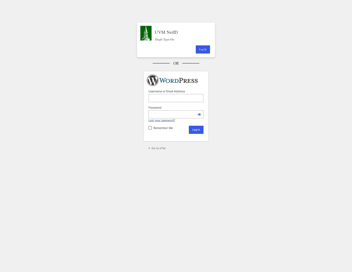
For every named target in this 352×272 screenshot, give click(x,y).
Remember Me (163, 128)
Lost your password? (161, 120)
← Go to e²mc (157, 148)
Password (155, 107)
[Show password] (199, 114)
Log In (203, 49)
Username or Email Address (166, 91)
